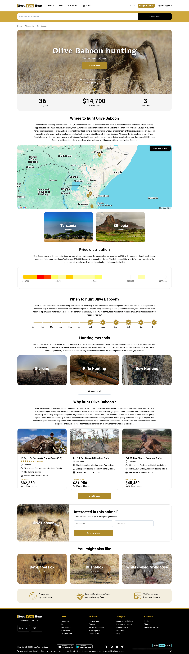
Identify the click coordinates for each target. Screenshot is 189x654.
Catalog (92, 624)
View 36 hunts (94, 66)
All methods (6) (94, 391)
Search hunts (154, 17)
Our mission (66, 627)
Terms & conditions (97, 627)
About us (65, 621)
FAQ (118, 634)
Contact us (65, 630)
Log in (160, 5)
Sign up (168, 5)
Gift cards (120, 630)
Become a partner (151, 627)
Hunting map (94, 621)
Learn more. (119, 651)
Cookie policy (94, 634)
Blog (63, 624)
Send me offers (93, 533)
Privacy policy (94, 630)
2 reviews (39, 461)
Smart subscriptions (124, 621)
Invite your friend (123, 627)
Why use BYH (66, 634)
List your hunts (146, 5)
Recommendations (124, 624)
